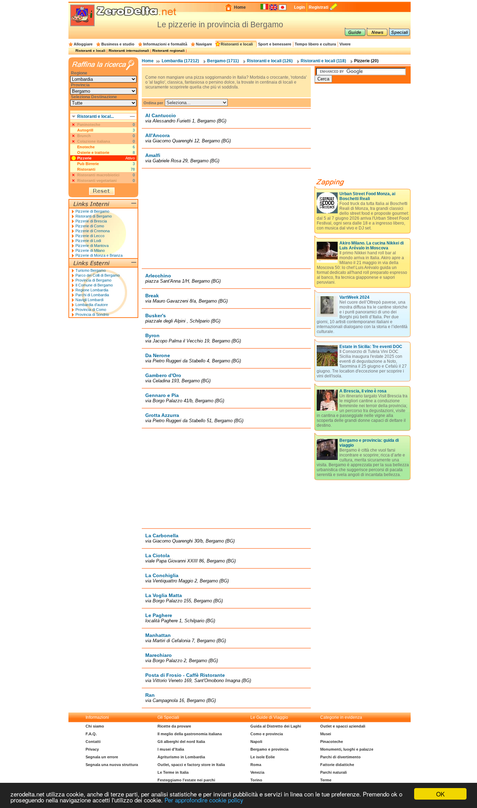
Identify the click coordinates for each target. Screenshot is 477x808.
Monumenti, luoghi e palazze (346, 749)
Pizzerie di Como (89, 226)
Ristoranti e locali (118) (323, 60)
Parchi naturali (333, 772)
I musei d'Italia (170, 749)
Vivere (345, 44)
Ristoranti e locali (237, 44)
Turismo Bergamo (90, 270)
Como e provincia (266, 734)
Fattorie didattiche (337, 765)
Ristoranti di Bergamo (93, 216)
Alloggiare (83, 44)
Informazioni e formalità (165, 44)
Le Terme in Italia (173, 772)
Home (240, 7)
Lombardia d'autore (91, 305)
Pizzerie (84, 158)
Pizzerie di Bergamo (92, 211)
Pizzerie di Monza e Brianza (99, 255)
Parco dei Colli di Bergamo (97, 275)
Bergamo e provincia (269, 749)
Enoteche (86, 147)
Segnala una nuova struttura (112, 765)
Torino (256, 780)
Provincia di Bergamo (93, 280)
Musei (325, 734)
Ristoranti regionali (168, 50)
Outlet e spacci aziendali (342, 726)
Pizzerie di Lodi (88, 241)
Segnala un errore (102, 757)
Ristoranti (86, 169)
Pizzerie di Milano (90, 250)
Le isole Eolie (262, 757)
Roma (255, 765)
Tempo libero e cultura (315, 44)
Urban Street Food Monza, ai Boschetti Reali (367, 196)
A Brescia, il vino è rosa (363, 391)
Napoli (256, 741)
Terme (325, 780)
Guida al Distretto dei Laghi (275, 726)
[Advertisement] (226, 218)
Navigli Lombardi (89, 300)
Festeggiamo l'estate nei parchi (186, 780)
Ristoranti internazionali (129, 50)
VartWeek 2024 (354, 297)
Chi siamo (95, 726)
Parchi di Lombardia (92, 295)
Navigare (204, 44)
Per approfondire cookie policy (203, 799)
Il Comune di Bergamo (94, 285)
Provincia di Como (90, 309)
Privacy (92, 749)
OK (440, 793)
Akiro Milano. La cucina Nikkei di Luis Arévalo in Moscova (371, 245)
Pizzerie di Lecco (89, 236)
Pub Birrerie (88, 164)
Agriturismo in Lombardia (181, 757)
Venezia (257, 772)
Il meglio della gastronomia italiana (189, 734)
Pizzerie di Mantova (92, 245)
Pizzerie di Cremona (92, 231)
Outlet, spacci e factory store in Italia (191, 765)
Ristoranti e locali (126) (270, 60)
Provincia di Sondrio (92, 314)
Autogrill (85, 130)
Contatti (93, 741)
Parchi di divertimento (340, 757)
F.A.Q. (91, 734)
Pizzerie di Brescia (91, 221)
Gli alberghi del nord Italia (181, 741)
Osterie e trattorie (93, 152)
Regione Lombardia (91, 290)
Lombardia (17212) (180, 60)
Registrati (318, 7)
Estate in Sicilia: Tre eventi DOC (370, 346)
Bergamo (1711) (223, 60)
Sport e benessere (274, 44)
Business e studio (117, 44)
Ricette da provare (174, 726)
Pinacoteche (331, 741)
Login (299, 7)
